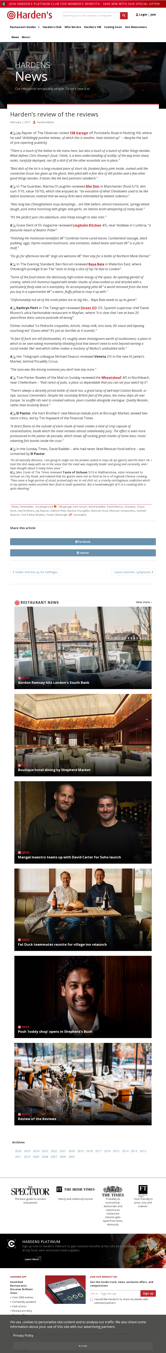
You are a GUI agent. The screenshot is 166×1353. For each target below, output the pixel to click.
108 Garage (79, 133)
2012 (143, 1151)
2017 (98, 1151)
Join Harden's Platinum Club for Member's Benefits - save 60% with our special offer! (84, 4)
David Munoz (115, 506)
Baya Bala (96, 264)
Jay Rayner (42, 510)
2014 (125, 1151)
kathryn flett (58, 510)
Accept (83, 1346)
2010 (27, 1157)
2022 (54, 1151)
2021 (63, 1151)
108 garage (65, 506)
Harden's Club (52, 27)
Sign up (148, 1279)
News (15, 37)
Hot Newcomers (136, 27)
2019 (80, 1151)
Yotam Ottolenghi (56, 514)
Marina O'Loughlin (78, 510)
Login (142, 14)
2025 (27, 1151)
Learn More (32, 1244)
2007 (54, 1157)
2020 (71, 1151)
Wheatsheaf (111, 377)
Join (153, 14)
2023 (45, 1151)
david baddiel (96, 506)
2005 (71, 1157)
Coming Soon (113, 27)
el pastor (130, 506)
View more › (144, 602)
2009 (36, 1157)
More (26, 37)
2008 (45, 1157)
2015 (116, 1151)
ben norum (80, 506)
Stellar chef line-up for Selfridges (36, 572)
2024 (36, 1151)
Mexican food (99, 510)
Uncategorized (44, 506)
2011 (18, 1157)
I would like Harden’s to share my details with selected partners (121, 1286)
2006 (63, 1157)
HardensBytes (45, 122)
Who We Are (73, 27)
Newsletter (26, 506)
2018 (89, 1151)
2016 (107, 1151)
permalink (80, 514)
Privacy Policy (23, 1335)
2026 (18, 1151)
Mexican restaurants (122, 510)
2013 (134, 1151)
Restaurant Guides (23, 27)
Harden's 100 (92, 27)
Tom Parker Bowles (33, 514)
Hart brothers (26, 510)
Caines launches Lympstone (132, 572)
